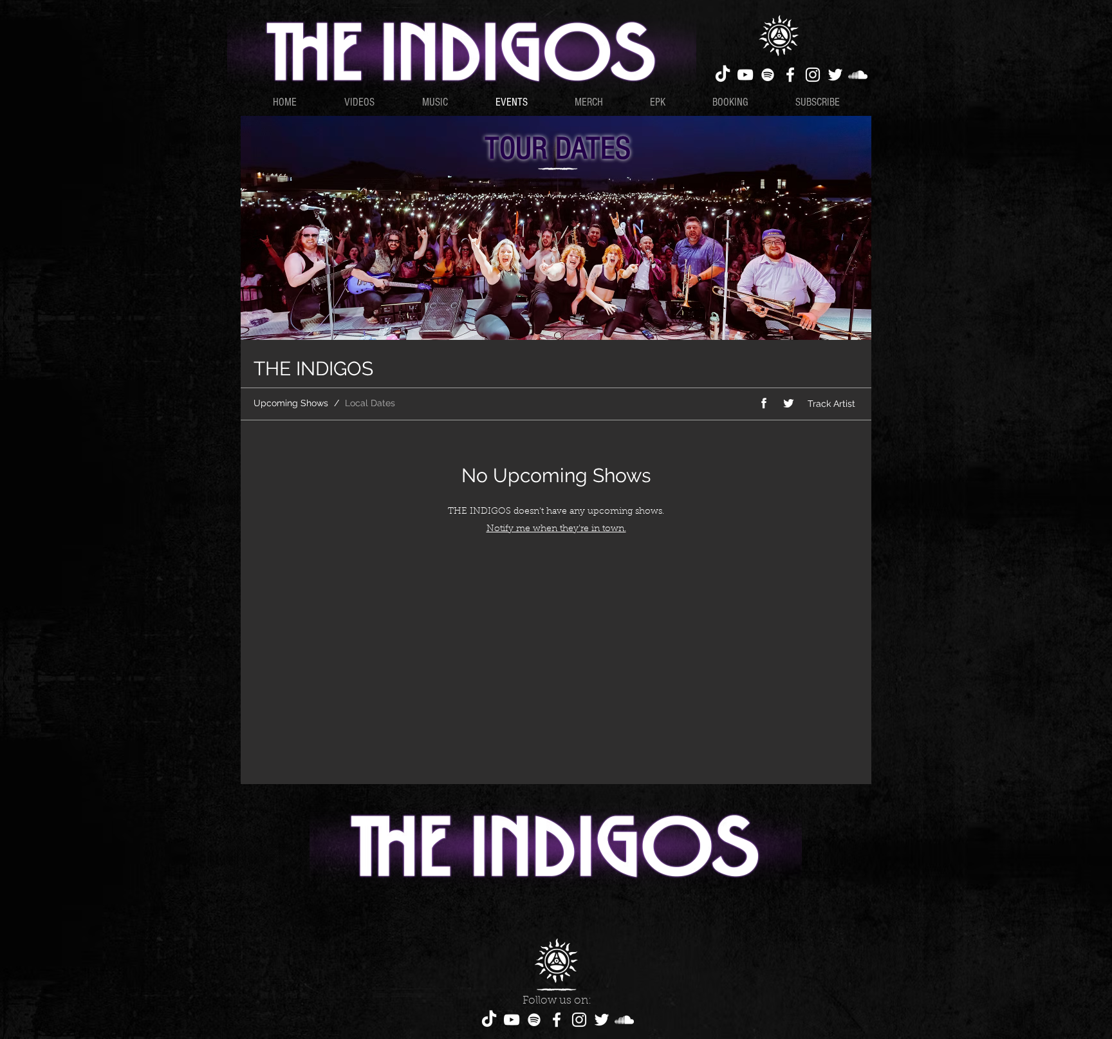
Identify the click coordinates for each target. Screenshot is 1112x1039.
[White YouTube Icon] (745, 74)
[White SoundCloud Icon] (857, 74)
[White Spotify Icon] (767, 74)
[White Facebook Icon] (790, 74)
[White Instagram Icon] (812, 74)
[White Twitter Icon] (835, 74)
